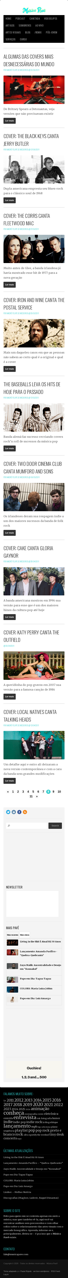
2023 (7, 1109)
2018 (17, 1104)
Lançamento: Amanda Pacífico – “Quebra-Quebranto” (33, 1163)
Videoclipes (50, 18)
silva (26, 1135)
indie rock (34, 1122)
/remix (38, 32)
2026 (28, 1109)
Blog (28, 32)
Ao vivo (39, 25)
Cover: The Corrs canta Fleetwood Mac (26, 219)
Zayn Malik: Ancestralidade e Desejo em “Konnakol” (32, 1168)
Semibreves (25, 25)
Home (8, 18)
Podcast (20, 18)
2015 (46, 1100)
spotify (33, 1134)
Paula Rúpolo (26, 1271)
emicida (8, 1118)
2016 (56, 1100)
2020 (38, 1104)
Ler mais (9, 121)
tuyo (19, 1139)
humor (56, 1118)
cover (40, 1114)
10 (59, 791)
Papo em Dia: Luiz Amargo (18, 1186)
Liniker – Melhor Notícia (17, 1192)
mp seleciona (44, 1127)
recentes (12, 935)
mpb (34, 1126)
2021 (48, 1104)
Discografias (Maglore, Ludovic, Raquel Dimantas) (31, 1197)
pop (31, 1130)
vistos (24, 935)
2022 (58, 1104)
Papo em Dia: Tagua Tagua (18, 1174)
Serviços (11, 39)
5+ (4, 1100)
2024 (15, 1109)
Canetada (34, 18)
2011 (10, 1100)
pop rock (43, 1130)
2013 (28, 1100)
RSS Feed (55, 1271)
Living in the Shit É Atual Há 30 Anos (23, 1157)
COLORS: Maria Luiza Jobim (18, 1180)
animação (40, 1108)
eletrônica (51, 1113)
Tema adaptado (10, 1271)
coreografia (30, 1114)
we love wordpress (41, 1271)
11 (31, 796)
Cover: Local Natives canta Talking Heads (29, 715)
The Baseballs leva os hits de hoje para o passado (32, 387)
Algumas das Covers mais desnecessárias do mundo (28, 60)
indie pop (19, 1122)
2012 (19, 1100)
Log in (6, 1274)
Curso (23, 39)
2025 (22, 1109)
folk (38, 1118)
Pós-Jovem (51, 32)
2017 (8, 1104)
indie (8, 1122)
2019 (27, 1104)
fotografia (46, 1118)
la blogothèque (50, 1122)
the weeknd (43, 1135)
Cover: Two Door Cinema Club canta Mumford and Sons (32, 467)
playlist (21, 1130)
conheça (13, 1113)
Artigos (10, 25)
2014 (37, 1100)
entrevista (24, 1117)
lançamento (17, 1126)
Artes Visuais (13, 32)
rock (19, 1134)
